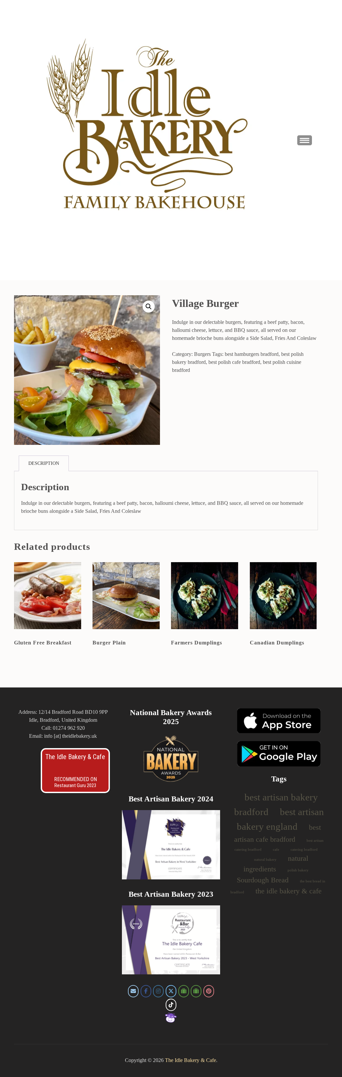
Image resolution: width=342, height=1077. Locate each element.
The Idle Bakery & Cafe (75, 757)
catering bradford (304, 849)
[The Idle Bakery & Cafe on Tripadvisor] (183, 991)
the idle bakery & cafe (288, 891)
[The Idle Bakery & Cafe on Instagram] (158, 991)
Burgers (202, 354)
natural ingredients (275, 863)
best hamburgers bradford (252, 354)
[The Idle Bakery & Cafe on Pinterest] (208, 991)
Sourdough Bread (263, 880)
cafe (276, 849)
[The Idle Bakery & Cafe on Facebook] (146, 991)
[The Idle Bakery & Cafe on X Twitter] (171, 991)
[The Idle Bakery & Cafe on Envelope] (133, 991)
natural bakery (265, 859)
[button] (149, 307)
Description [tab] (43, 463)
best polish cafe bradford (234, 362)
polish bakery (298, 870)
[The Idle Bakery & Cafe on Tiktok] (171, 1005)
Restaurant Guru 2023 (75, 785)
